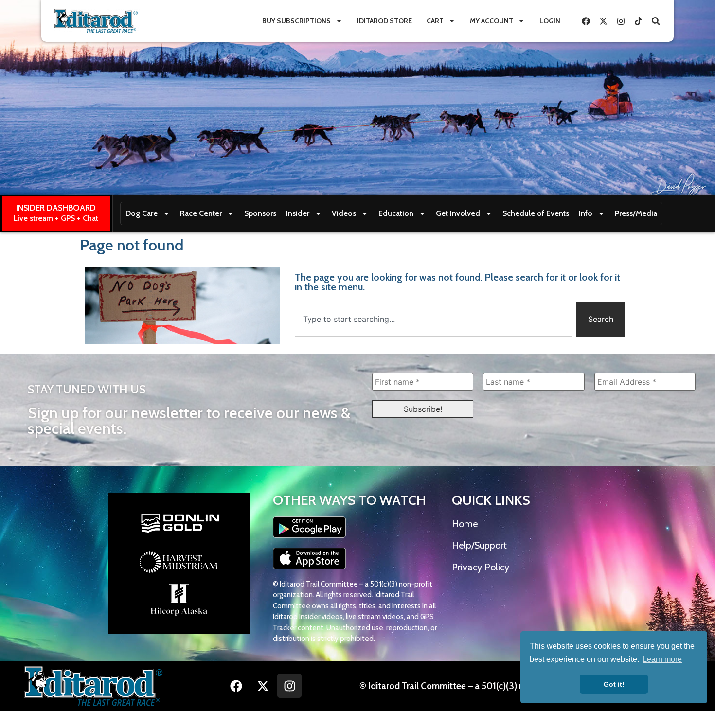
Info (585, 213)
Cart (435, 21)
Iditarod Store (384, 21)
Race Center (201, 213)
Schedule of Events (535, 213)
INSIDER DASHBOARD (56, 208)
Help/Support (479, 545)
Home (465, 524)
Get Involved (458, 213)
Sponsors (260, 213)
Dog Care (141, 213)
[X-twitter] (603, 21)
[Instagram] (620, 21)
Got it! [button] (614, 684)
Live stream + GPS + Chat (56, 218)
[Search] (655, 21)
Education (395, 213)
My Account (491, 21)
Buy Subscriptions (296, 21)
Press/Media (636, 213)
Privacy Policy (480, 567)
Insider (297, 213)
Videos (344, 213)
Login (549, 21)
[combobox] (433, 319)
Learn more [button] (662, 659)
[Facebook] (585, 21)
